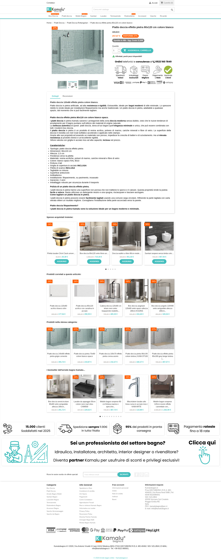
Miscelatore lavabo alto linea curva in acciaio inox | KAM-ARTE (136, 404)
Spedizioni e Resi (85, 488)
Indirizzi (115, 496)
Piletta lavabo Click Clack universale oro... (61, 253)
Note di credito (117, 494)
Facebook (136, 474)
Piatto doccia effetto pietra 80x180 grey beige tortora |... (162, 356)
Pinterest (141, 474)
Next (100, 52)
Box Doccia (51, 488)
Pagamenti (83, 497)
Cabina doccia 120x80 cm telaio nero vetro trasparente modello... (110, 308)
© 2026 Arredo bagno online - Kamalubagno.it (110, 558)
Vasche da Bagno (53, 514)
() (167, 3)
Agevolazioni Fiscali (86, 502)
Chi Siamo (83, 494)
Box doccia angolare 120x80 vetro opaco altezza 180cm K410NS (136, 308)
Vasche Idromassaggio (55, 511)
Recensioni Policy (85, 514)
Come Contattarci (85, 500)
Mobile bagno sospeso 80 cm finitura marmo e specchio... (110, 404)
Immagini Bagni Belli (86, 520)
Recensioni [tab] (68, 96)
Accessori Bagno (53, 508)
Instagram (146, 474)
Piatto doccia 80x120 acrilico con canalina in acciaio (84, 308)
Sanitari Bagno (52, 497)
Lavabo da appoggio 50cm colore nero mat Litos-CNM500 (84, 404)
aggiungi (61, 261)
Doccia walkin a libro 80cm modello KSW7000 (126, 253)
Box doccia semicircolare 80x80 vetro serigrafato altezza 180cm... (58, 404)
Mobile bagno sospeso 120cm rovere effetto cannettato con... (162, 404)
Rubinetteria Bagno (54, 505)
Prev (54, 52)
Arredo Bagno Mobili (54, 494)
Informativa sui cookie (87, 508)
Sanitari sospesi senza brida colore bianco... (159, 253)
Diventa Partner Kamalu (88, 517)
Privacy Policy (84, 511)
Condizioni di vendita (87, 491)
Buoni (114, 499)
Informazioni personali (120, 488)
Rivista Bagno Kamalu (87, 523)
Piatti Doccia (51, 491)
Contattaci (51, 3)
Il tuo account (118, 485)
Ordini (114, 491)
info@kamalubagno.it (160, 509)
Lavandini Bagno (53, 500)
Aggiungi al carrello (137, 50)
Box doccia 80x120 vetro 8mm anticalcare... (94, 253)
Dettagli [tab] (55, 96)
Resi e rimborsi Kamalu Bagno (90, 505)
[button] (170, 16)
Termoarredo (51, 502)
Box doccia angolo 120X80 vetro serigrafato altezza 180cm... (162, 308)
